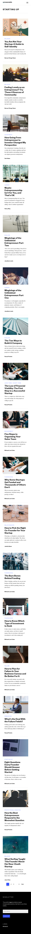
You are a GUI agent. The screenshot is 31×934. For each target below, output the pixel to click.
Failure (7, 665)
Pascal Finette (8, 356)
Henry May (7, 208)
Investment (8, 134)
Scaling (7, 235)
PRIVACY (5, 926)
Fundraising (9, 477)
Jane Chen (7, 880)
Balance (7, 38)
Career (7, 185)
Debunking (8, 716)
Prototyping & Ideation (13, 810)
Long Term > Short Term (13, 383)
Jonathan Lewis (9, 261)
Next (22, 884)
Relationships (9, 525)
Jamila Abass (8, 546)
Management (9, 431)
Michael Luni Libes (10, 450)
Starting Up (9, 759)
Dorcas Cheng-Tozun (10, 58)
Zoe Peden (7, 158)
